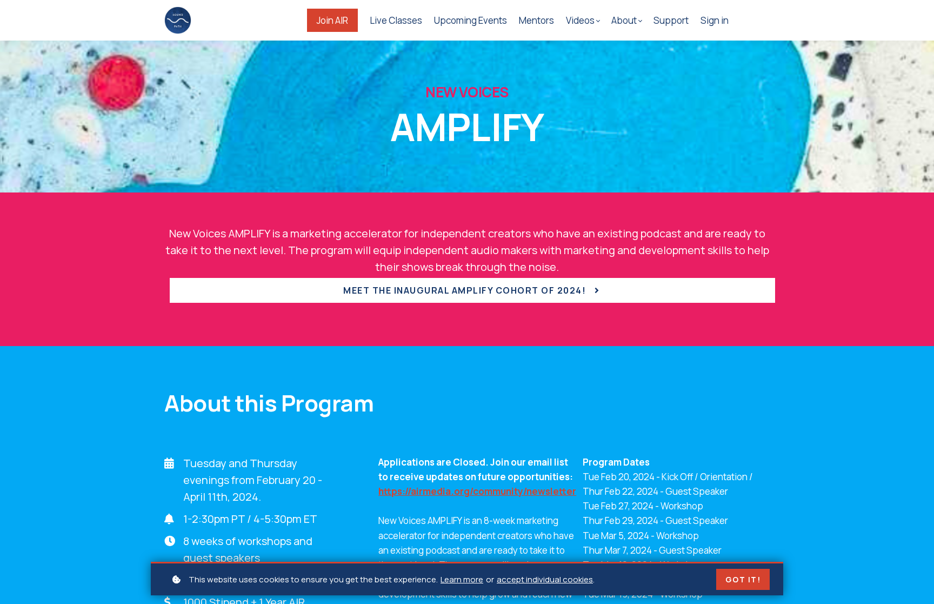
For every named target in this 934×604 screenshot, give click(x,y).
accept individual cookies (545, 579)
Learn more (462, 579)
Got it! (743, 579)
